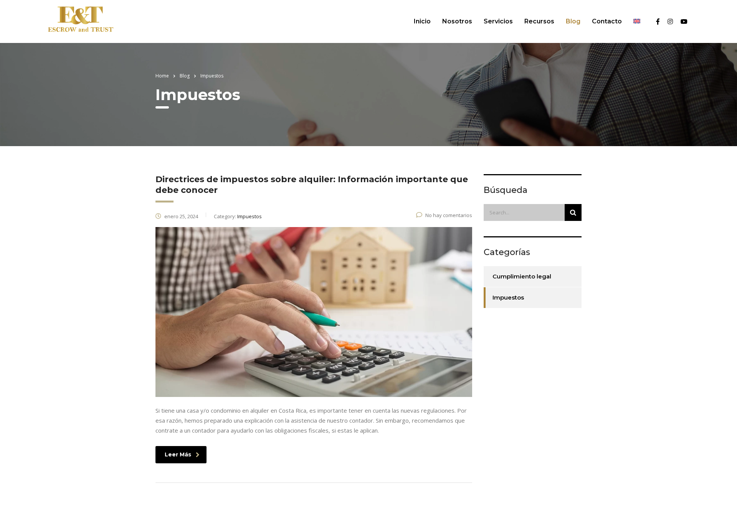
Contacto (607, 21)
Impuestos (508, 297)
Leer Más (178, 454)
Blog (573, 21)
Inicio (422, 21)
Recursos (539, 21)
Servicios (498, 21)
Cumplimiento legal (521, 276)
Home (162, 75)
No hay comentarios (448, 215)
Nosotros (457, 21)
